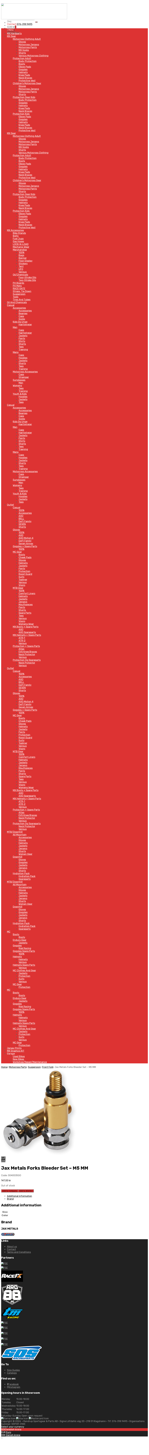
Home (4, 1067)
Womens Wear (26, 624)
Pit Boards (18, 283)
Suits (21, 576)
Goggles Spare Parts (24, 951)
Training (23, 369)
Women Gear (25, 854)
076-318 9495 (24, 24)
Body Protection (28, 61)
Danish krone (13, 1435)
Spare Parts (25, 613)
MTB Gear (18, 588)
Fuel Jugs (18, 238)
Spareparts (25, 879)
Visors (22, 585)
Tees (21, 346)
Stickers (23, 263)
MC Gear (17, 552)
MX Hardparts (14, 33)
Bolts (15, 235)
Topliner (23, 579)
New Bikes (18, 1059)
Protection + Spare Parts (26, 646)
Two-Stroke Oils (27, 280)
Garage (11, 1053)
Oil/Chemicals (20, 274)
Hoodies (23, 357)
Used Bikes (19, 1056)
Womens (17, 385)
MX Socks (24, 50)
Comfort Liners (27, 593)
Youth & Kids (20, 393)
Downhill (17, 856)
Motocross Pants (28, 47)
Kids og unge (20, 321)
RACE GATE (19, 288)
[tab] (77, 1196)
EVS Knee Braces (28, 651)
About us (12, 1246)
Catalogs (12, 1373)
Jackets (23, 335)
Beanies (23, 313)
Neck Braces (25, 77)
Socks (22, 319)
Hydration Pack (21, 873)
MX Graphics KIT (15, 1051)
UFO (21, 269)
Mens (15, 352)
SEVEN (22, 524)
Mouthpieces (26, 604)
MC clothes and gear (24, 970)
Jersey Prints (14, 1048)
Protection (24, 571)
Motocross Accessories (25, 371)
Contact (11, 1249)
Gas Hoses (18, 241)
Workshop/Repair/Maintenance (30, 1062)
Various (23, 272)
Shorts (22, 53)
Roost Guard (25, 574)
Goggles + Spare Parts (25, 546)
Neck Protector (27, 654)
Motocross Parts (17, 1067)
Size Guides (13, 1370)
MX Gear (11, 36)
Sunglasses (19, 380)
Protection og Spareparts (27, 660)
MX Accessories (15, 230)
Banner (23, 258)
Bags (21, 255)
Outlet (10, 504)
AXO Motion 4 (26, 538)
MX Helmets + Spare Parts (27, 635)
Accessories (19, 308)
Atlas (21, 649)
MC (8, 931)
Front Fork (47, 1067)
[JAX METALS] (8, 1235)
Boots (22, 64)
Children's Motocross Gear (27, 83)
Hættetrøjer (25, 324)
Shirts (22, 341)
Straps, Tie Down (22, 291)
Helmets (23, 72)
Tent (21, 266)
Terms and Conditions (19, 1252)
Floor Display (25, 260)
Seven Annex (26, 543)
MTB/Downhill (15, 832)
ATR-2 (22, 640)
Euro (8, 1432)
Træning (23, 349)
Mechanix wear (21, 247)
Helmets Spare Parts (24, 965)
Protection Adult (22, 58)
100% (21, 252)
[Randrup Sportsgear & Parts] (34, 18)
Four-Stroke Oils (27, 277)
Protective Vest (27, 80)
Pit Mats (17, 285)
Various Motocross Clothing (33, 55)
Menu (10, 30)
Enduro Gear (19, 940)
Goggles (23, 69)
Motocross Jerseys (29, 44)
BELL (21, 518)
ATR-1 (22, 637)
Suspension (19, 294)
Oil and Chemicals (17, 302)
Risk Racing (25, 948)
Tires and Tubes (21, 299)
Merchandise (20, 249)
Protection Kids (21, 113)
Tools (15, 296)
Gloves (22, 41)
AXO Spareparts (27, 632)
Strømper (24, 377)
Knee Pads (24, 75)
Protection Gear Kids (24, 97)
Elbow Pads (25, 66)
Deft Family (25, 521)
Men (15, 327)
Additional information (19, 1196)
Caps (21, 316)
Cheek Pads (25, 557)
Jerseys (23, 601)
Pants (22, 338)
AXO (21, 515)
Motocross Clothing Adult (27, 39)
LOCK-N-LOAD (21, 244)
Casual (10, 305)
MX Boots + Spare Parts (25, 626)
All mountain (19, 834)
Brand (10, 1198)
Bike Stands (19, 233)
